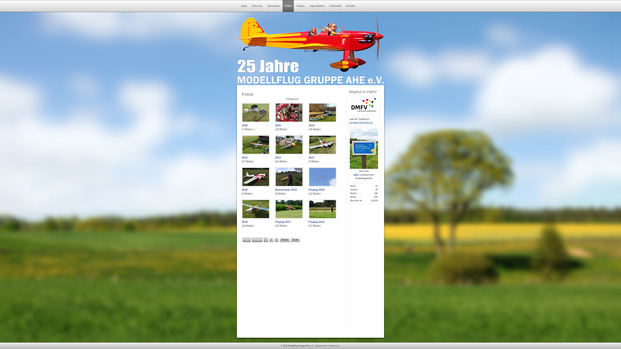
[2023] (256, 153)
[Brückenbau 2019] (289, 185)
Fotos (288, 6)
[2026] (256, 121)
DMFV (356, 175)
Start (244, 6)
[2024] (323, 121)
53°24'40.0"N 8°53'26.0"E (361, 123)
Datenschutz (321, 345)
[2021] (323, 153)
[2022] (289, 153)
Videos (300, 6)
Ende (295, 239)
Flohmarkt (335, 6)
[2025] (289, 121)
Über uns (257, 6)
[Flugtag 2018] (323, 185)
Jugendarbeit (317, 6)
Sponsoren (273, 6)
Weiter (285, 239)
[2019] (256, 185)
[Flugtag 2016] (323, 217)
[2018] (256, 217)
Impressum (334, 345)
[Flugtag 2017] (289, 217)
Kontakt (350, 6)
